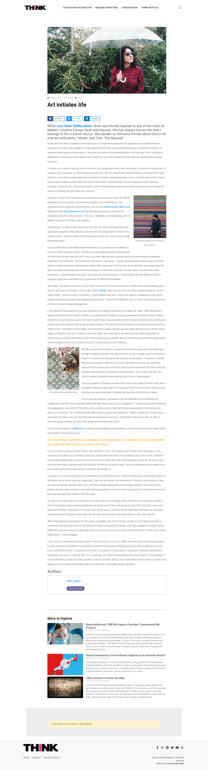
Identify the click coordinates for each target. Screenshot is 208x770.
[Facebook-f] (157, 747)
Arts (79, 98)
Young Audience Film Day (76, 211)
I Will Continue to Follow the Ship (105, 678)
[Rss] (182, 747)
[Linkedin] (167, 747)
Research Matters (106, 7)
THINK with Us (149, 7)
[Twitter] (172, 747)
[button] (56, 118)
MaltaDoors (78, 428)
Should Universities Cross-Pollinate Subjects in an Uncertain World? (125, 655)
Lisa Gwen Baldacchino (74, 126)
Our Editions (129, 7)
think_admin (74, 581)
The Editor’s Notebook (77, 7)
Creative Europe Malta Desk (116, 207)
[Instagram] (162, 747)
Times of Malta (99, 290)
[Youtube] (177, 747)
